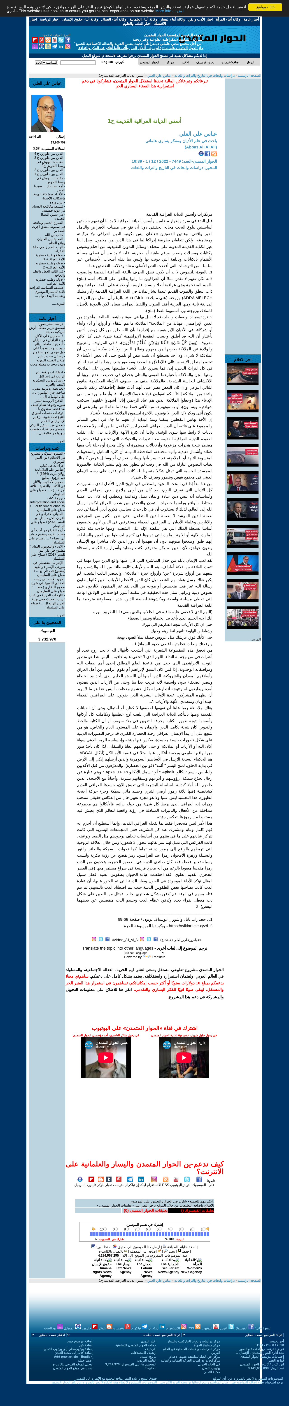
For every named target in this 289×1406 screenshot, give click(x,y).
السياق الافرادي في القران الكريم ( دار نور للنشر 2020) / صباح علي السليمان (48, 520)
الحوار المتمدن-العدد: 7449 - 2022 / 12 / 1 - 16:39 (174, 161)
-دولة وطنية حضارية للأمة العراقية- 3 (50, 257)
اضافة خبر (86, 1345)
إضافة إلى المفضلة (144, 1251)
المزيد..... (254, 639)
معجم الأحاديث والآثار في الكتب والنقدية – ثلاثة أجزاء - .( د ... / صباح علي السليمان (47, 488)
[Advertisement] (243, 146)
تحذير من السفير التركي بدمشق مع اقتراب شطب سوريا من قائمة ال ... (47, 429)
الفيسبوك (199, 1185)
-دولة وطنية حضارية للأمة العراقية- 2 (50, 265)
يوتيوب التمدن (211, 1368)
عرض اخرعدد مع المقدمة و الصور (262, 1349)
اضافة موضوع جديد (80, 1341)
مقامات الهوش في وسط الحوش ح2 (51, 164)
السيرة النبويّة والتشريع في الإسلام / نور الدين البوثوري (48, 457)
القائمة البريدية (146, 1360)
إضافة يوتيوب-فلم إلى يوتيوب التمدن (68, 1349)
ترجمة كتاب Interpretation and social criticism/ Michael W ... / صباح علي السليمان (47, 504)
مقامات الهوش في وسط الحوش (51, 180)
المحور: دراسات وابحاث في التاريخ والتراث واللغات (174, 167)
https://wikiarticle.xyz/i (188, 926)
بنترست (118, 1185)
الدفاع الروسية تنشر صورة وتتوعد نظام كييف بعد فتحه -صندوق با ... (48, 405)
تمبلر (108, 1185)
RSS (165, 1185)
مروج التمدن (148, 1356)
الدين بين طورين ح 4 (48, 153)
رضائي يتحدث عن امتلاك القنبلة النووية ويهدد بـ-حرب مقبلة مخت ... (47, 362)
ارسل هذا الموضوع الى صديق (138, 1247)
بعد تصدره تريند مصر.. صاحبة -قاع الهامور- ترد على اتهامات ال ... (48, 392)
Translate (158, 957)
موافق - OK (265, 7)
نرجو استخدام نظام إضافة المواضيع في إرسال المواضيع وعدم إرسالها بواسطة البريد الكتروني (221, 1382)
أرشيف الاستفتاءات (143, 1353)
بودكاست (50, 1328)
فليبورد (91, 1185)
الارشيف (150, 1349)
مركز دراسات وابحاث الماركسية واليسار (193, 1341)
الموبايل (80, 1185)
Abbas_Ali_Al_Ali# (125, 940)
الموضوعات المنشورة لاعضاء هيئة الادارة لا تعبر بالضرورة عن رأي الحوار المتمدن (104, 1382)
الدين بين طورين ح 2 (48, 170)
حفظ (185, 1251)
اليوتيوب (176, 1185)
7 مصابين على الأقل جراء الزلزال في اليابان (49, 338)
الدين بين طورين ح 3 (48, 158)
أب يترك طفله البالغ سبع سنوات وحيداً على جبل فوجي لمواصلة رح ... (47, 348)
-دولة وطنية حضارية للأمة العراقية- (50, 281)
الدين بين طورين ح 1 (48, 174)
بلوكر (100, 1185)
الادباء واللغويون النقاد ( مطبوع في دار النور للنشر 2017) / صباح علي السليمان (47, 552)
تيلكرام (130, 1185)
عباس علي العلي (159, 75)
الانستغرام (154, 1185)
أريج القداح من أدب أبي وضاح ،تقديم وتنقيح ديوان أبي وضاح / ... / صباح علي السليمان (47, 536)
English (150, 1368)
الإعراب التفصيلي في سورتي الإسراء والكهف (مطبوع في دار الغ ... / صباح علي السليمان (49, 569)
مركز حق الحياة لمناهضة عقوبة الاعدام (194, 1356)
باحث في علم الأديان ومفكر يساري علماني (181, 141)
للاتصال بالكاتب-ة (111, 1251)
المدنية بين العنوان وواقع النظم (51, 241)
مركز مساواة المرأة (207, 1345)
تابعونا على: (211, 1183)
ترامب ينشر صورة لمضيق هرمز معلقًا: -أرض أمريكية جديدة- (47, 328)
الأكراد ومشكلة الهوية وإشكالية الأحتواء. (49, 196)
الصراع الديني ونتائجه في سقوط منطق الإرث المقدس (48, 227)
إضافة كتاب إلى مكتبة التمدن (74, 1353)
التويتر (187, 1185)
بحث (171, 1251)
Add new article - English (73, 1356)
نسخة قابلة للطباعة (181, 1247)
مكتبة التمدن (212, 1372)
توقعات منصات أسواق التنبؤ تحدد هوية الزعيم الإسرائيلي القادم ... (48, 417)
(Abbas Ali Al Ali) (201, 147)
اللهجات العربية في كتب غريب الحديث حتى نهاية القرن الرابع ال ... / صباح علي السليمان (47, 601)
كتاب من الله (54, 235)
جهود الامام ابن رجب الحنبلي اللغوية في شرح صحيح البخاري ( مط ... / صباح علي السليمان (48, 585)
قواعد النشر (276, 1360)
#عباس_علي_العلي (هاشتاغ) (180, 940)
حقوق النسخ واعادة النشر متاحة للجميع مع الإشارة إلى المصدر (116, 1378)
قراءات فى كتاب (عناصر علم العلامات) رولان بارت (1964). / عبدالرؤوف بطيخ (50, 472)
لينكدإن (141, 1185)
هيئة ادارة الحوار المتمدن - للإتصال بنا (260, 1353)
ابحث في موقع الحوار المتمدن (73, 1368)
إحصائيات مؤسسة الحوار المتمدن (262, 1356)
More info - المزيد (169, 11)
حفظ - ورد (103, 1247)
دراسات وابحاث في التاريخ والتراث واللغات (204, 75)
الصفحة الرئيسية (249, 75)
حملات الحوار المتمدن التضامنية (135, 1345)
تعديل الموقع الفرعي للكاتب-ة (73, 1364)
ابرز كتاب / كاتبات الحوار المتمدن (262, 1364)
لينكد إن (153, 1328)
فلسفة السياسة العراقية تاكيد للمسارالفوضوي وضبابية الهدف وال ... (47, 292)
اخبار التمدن (148, 1341)
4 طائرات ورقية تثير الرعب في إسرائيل (50, 374)
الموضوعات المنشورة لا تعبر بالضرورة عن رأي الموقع (248, 1378)
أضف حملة (85, 1360)
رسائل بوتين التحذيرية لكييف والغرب (49, 382)
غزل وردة (56, 202)
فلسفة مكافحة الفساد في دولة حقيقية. (48, 208)
